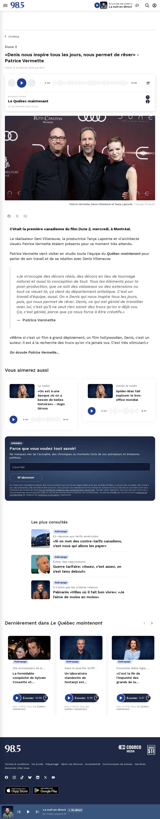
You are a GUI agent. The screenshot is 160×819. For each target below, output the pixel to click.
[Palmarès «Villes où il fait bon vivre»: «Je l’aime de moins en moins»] (40, 589)
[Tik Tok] (22, 777)
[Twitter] (17, 216)
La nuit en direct (120, 6)
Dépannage (52, 764)
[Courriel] (25, 216)
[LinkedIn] (37, 777)
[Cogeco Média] (130, 751)
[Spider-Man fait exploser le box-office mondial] (100, 391)
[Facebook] (9, 216)
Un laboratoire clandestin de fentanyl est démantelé (76, 678)
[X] (45, 777)
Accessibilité (92, 764)
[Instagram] (14, 777)
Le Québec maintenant (77, 707)
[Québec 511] (151, 754)
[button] (19, 812)
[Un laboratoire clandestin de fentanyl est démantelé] (81, 648)
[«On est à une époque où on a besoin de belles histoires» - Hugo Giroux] (22, 391)
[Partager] (148, 83)
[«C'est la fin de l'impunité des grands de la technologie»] (133, 648)
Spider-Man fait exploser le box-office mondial (128, 395)
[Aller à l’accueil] (17, 7)
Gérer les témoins (72, 764)
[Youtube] (53, 777)
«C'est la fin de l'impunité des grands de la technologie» (128, 678)
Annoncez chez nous (17, 768)
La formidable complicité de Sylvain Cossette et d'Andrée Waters (29, 678)
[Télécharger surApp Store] (17, 790)
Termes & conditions (17, 764)
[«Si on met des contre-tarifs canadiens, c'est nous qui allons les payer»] (40, 538)
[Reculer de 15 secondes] (11, 83)
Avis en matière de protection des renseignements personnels (66, 490)
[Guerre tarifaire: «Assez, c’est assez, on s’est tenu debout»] (40, 564)
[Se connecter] (154, 5)
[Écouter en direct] (97, 5)
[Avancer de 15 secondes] (31, 83)
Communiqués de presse (117, 764)
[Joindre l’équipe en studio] (137, 5)
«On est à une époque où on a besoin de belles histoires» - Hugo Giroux (51, 399)
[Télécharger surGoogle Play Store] (46, 790)
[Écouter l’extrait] (21, 83)
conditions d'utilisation (48, 495)
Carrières (140, 764)
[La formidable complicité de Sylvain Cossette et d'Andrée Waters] (29, 648)
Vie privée (37, 764)
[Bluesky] (29, 777)
